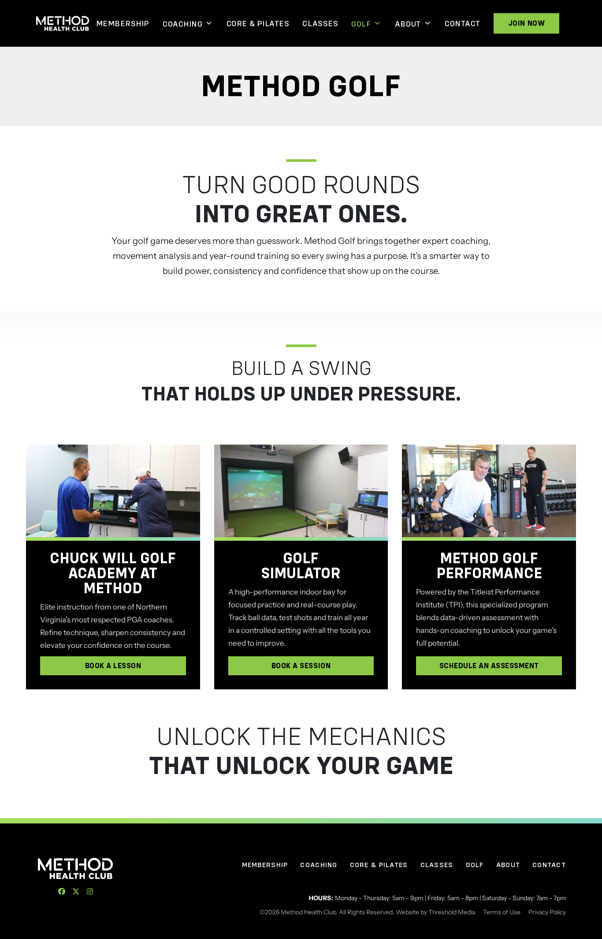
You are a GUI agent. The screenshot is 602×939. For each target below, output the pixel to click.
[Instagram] (89, 891)
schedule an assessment (489, 666)
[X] (75, 891)
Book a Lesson (113, 666)
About (408, 23)
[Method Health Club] (75, 868)
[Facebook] (61, 891)
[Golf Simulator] (301, 491)
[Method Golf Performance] (489, 491)
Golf (361, 23)
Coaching (182, 23)
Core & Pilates (258, 23)
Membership (122, 23)
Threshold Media (451, 912)
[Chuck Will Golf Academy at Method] (113, 491)
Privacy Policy (547, 912)
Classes (320, 23)
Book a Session (301, 666)
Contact (462, 23)
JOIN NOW (526, 23)
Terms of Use (501, 912)
